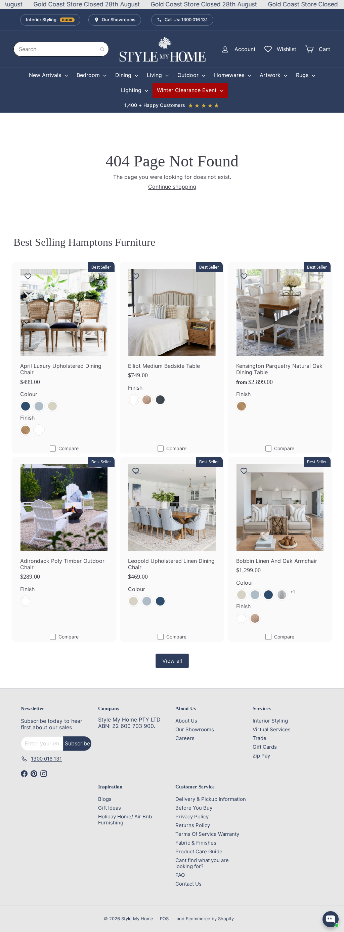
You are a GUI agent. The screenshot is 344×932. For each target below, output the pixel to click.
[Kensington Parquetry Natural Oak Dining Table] (280, 341)
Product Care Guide (198, 851)
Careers (185, 738)
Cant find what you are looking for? (202, 863)
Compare (68, 448)
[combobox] (61, 49)
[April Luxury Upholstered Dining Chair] (64, 352)
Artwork (271, 75)
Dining (124, 75)
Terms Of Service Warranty (207, 834)
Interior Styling (49, 19)
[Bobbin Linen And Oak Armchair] (280, 544)
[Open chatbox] (330, 919)
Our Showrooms (118, 19)
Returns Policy (192, 825)
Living (155, 75)
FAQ (180, 875)
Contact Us (188, 884)
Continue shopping (172, 186)
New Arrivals (46, 75)
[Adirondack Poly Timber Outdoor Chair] (64, 536)
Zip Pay (261, 755)
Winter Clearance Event (187, 90)
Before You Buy (193, 808)
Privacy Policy (192, 816)
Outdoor (188, 75)
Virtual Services (272, 729)
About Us (186, 720)
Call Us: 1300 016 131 (186, 19)
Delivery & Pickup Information (210, 799)
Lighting (132, 90)
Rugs (303, 75)
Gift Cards (265, 747)
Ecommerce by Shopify (210, 918)
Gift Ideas (109, 808)
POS (164, 918)
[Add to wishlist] (28, 276)
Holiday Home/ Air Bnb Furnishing (125, 819)
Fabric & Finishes (195, 843)
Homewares (230, 75)
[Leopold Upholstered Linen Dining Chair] (171, 536)
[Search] (102, 49)
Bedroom (89, 75)
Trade (259, 738)
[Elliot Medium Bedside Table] (171, 337)
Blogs (105, 799)
